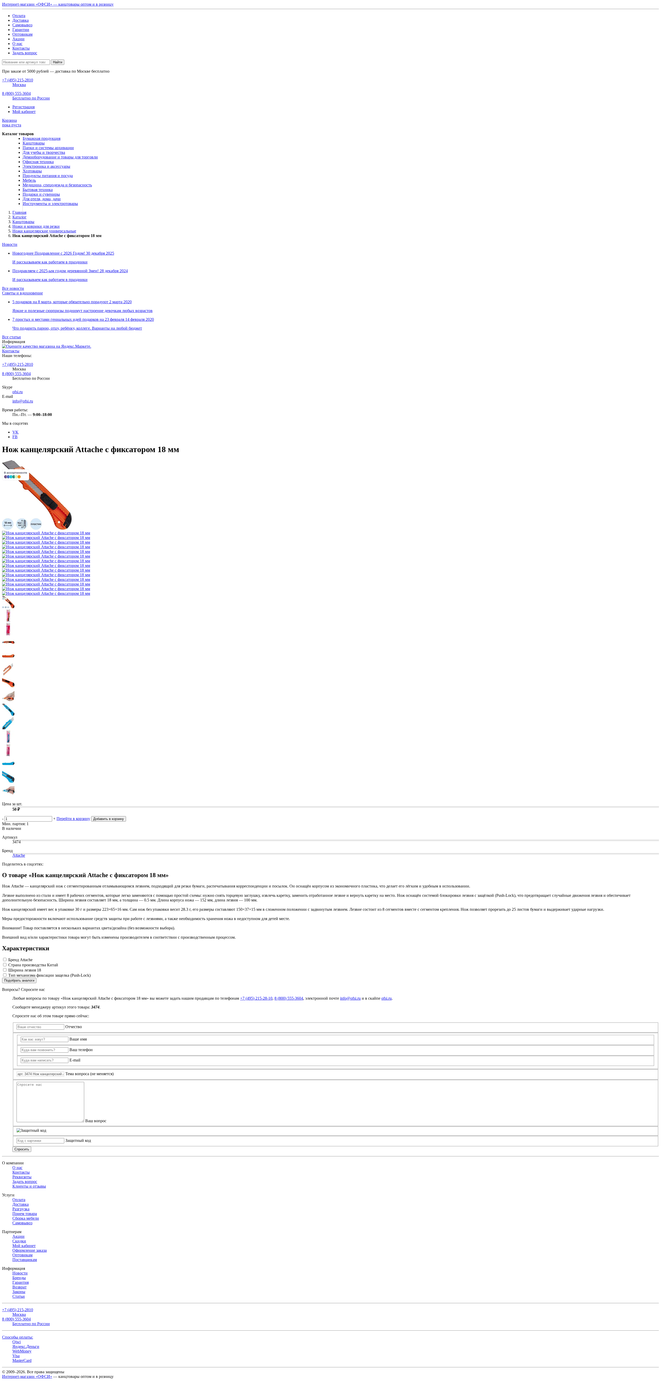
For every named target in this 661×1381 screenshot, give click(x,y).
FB (15, 437)
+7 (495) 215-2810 (17, 364)
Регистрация (23, 107)
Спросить (21, 1149)
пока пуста (11, 122)
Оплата (18, 15)
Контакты (21, 48)
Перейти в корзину (73, 818)
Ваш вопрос (95, 1121)
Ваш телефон (81, 1050)
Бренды (19, 1278)
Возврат (19, 1287)
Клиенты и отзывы (29, 1186)
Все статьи (11, 337)
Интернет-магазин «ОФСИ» (27, 1376)
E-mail (74, 1060)
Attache (18, 855)
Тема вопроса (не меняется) (89, 1074)
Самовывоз (22, 25)
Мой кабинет (24, 111)
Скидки (19, 1241)
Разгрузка (20, 1209)
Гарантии (20, 29)
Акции (18, 39)
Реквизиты (22, 1177)
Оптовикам (22, 34)
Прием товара (24, 1213)
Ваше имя (78, 1039)
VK (15, 432)
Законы (18, 1291)
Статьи (18, 1296)
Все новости (13, 288)
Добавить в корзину (108, 819)
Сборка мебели (25, 1218)
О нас (17, 43)
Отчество (73, 1027)
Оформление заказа (29, 1250)
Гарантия (20, 1282)
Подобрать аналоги (19, 980)
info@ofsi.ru (22, 401)
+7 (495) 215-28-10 (256, 998)
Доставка (20, 20)
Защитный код (78, 1140)
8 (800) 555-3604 (16, 373)
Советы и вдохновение (22, 293)
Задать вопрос (24, 53)
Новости (9, 244)
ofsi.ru (17, 392)
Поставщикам (24, 1259)
